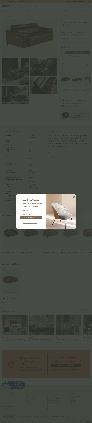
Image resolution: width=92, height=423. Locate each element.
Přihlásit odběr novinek (30, 217)
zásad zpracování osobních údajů (30, 223)
